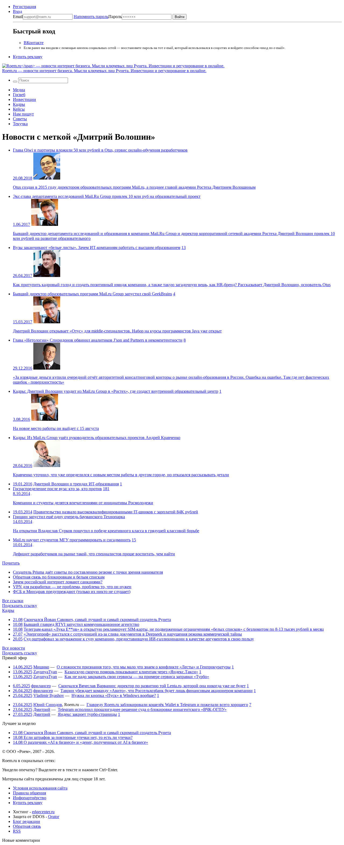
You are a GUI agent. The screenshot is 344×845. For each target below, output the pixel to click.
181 (106, 488)
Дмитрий (41, 709)
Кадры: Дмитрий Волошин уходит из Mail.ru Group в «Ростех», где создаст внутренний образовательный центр (115, 391)
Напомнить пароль (91, 16)
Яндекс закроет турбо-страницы (87, 714)
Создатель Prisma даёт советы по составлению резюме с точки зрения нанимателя (88, 572)
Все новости (13, 648)
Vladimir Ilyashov (48, 695)
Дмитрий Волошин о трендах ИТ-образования (76, 484)
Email (18, 16)
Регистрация (24, 6)
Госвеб (19, 94)
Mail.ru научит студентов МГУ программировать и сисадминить (72, 540)
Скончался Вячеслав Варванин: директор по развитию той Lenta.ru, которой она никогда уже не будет (152, 685)
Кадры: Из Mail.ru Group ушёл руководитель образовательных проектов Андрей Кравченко (96, 437)
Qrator (53, 816)
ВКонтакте (34, 42)
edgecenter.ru (43, 811)
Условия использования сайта (40, 788)
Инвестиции (24, 99)
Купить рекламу (27, 56)
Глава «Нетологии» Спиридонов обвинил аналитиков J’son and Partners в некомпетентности (97, 340)
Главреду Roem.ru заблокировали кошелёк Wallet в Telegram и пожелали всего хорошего (167, 704)
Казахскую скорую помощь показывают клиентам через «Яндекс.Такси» (131, 671)
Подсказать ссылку (19, 605)
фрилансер (41, 685)
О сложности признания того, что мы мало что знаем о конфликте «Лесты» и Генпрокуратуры (144, 667)
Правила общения (29, 793)
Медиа (19, 89)
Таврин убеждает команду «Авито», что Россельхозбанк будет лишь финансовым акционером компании (156, 690)
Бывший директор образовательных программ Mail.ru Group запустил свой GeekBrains (92, 294)
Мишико (41, 667)
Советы (20, 119)
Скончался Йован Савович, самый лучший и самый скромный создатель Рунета (97, 619)
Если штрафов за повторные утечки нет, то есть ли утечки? (72, 737)
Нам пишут (23, 114)
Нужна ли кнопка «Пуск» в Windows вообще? (113, 695)
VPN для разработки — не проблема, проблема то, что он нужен (72, 586)
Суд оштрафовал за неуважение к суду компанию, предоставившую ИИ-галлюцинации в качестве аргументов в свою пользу (139, 639)
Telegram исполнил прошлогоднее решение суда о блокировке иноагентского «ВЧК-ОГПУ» (142, 709)
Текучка (20, 123)
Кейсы (19, 109)
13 (183, 247)
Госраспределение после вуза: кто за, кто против (57, 488)
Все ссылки (12, 600)
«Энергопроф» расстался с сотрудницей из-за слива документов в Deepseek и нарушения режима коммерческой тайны (133, 634)
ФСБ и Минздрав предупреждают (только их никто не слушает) (71, 591)
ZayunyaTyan (45, 671)
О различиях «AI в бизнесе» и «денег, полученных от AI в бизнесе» (80, 742)
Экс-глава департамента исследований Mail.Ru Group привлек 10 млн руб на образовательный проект (106, 196)
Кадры (19, 104)
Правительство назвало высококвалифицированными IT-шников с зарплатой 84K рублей (115, 512)
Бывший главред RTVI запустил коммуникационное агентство (81, 624)
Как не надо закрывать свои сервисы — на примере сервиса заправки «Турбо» (136, 676)
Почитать (11, 563)
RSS (17, 831)
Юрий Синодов (47, 704)
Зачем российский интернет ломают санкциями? (57, 582)
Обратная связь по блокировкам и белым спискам (59, 577)
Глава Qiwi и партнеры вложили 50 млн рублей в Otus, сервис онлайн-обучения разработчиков (100, 150)
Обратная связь (27, 826)
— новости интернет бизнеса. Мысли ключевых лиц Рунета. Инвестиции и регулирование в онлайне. (104, 70)
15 (134, 540)
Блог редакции (26, 821)
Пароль (98, 16)
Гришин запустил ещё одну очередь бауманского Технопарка (69, 516)
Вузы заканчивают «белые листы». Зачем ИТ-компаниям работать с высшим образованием (96, 247)
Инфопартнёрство (29, 797)
